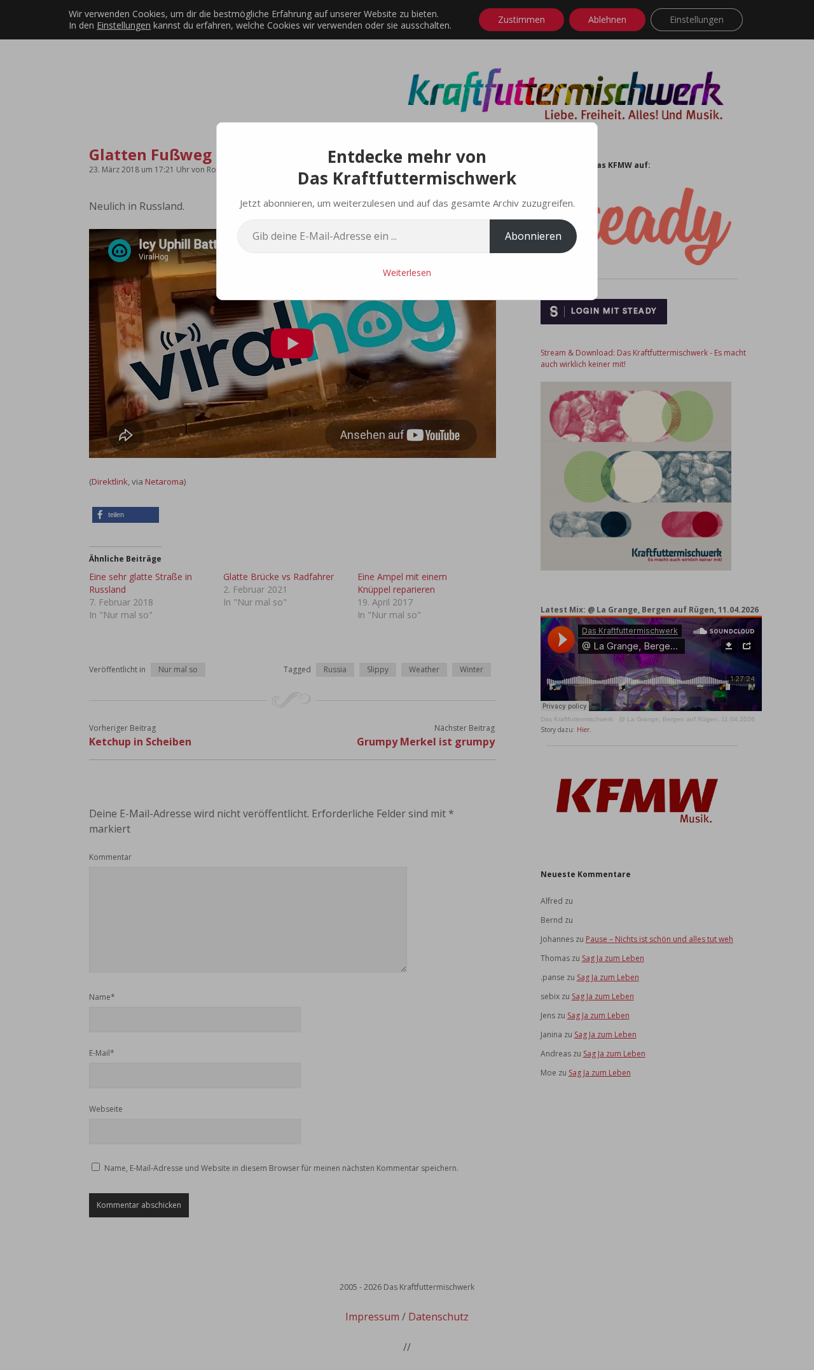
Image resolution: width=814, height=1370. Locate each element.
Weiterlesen (407, 272)
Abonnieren (533, 236)
